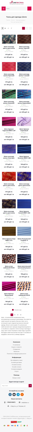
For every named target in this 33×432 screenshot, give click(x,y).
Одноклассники (22, 394)
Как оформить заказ (16, 360)
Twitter (14, 394)
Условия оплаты (16, 364)
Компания (16, 342)
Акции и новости (16, 347)
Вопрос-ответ (16, 378)
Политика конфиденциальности (16, 353)
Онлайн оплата (16, 367)
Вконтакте (10, 394)
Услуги (17, 371)
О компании (16, 345)
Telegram (18, 394)
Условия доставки (16, 362)
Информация (16, 357)
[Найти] (25, 8)
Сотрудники (16, 349)
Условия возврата (16, 369)
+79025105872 (11, 402)
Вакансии (16, 351)
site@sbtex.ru (25, 402)
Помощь (16, 375)
